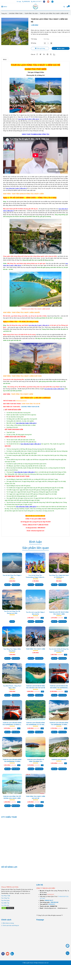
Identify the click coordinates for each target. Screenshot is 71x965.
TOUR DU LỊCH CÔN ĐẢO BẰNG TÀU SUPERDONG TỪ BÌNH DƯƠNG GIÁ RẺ (12, 760)
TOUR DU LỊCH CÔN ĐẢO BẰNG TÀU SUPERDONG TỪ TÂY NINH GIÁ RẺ (35, 724)
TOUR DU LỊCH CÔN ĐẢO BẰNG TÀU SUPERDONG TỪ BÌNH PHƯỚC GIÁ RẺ (59, 724)
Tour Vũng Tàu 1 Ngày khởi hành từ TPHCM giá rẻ (59, 576)
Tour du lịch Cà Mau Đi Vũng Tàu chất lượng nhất (59, 650)
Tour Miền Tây (5, 903)
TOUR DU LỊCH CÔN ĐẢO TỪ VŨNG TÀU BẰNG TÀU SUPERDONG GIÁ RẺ (35, 760)
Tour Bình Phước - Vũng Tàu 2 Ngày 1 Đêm (12, 686)
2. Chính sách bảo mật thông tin (10, 925)
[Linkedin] (44, 54)
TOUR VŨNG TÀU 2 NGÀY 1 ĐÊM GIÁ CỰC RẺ (35, 797)
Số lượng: (34, 43)
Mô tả (4, 59)
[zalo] (52, 1)
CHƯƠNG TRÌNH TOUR (15, 13)
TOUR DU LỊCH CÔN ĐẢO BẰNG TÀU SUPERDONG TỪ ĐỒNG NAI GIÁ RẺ (12, 724)
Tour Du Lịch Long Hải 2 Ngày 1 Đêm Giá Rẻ (35, 613)
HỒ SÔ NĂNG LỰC (9, 867)
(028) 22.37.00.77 (37, 1)
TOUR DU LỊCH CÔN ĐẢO (58, 759)
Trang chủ (4, 13)
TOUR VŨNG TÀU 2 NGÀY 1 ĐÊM (35, 649)
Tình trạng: (34, 39)
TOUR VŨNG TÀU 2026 (31, 13)
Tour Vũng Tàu (5, 898)
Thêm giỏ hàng (40, 48)
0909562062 (27, 1)
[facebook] (44, 1)
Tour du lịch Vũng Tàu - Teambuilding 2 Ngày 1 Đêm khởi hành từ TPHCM (35, 576)
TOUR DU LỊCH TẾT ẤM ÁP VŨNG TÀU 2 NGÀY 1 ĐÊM (59, 613)
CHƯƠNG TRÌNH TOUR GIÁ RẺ (30, 406)
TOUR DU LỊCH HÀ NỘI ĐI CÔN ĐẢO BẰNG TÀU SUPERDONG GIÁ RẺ (59, 687)
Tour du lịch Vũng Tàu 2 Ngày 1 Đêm (12, 576)
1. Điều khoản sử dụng (7, 923)
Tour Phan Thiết (5, 895)
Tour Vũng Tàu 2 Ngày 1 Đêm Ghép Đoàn (12, 650)
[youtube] (48, 1)
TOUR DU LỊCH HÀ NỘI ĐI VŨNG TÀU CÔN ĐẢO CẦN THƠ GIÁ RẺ (35, 686)
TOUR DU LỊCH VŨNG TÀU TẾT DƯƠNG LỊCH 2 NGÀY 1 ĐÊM (12, 797)
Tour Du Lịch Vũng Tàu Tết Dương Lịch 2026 (12, 612)
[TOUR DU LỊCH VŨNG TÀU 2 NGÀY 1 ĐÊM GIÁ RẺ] (35, 6)
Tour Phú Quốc (5, 900)
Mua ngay (61, 48)
